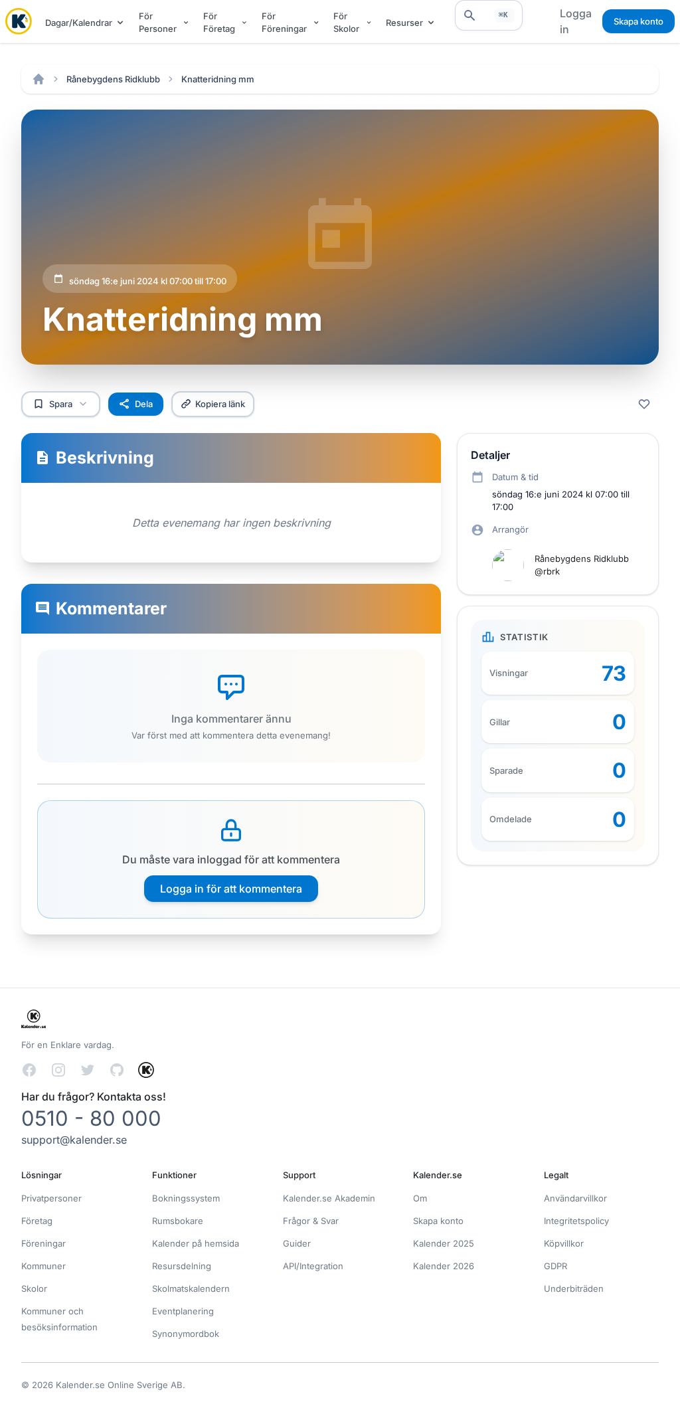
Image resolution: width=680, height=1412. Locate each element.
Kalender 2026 (443, 1266)
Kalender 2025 (443, 1243)
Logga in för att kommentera (231, 888)
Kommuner (43, 1266)
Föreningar (43, 1243)
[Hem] (38, 79)
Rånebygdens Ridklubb (113, 79)
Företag (36, 1220)
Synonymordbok (185, 1333)
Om (420, 1198)
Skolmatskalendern (191, 1288)
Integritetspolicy (576, 1220)
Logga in (576, 21)
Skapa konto (638, 21)
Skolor (34, 1288)
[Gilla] (644, 403)
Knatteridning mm (217, 79)
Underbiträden (574, 1288)
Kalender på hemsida (195, 1243)
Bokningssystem (186, 1198)
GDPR (555, 1266)
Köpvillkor (564, 1243)
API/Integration (313, 1266)
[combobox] (489, 15)
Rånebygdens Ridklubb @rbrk (582, 564)
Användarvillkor (575, 1198)
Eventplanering (183, 1311)
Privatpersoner (51, 1198)
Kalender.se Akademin (329, 1198)
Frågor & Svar (311, 1220)
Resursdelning (181, 1266)
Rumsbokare (177, 1220)
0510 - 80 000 (91, 1118)
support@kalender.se (74, 1139)
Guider (297, 1243)
